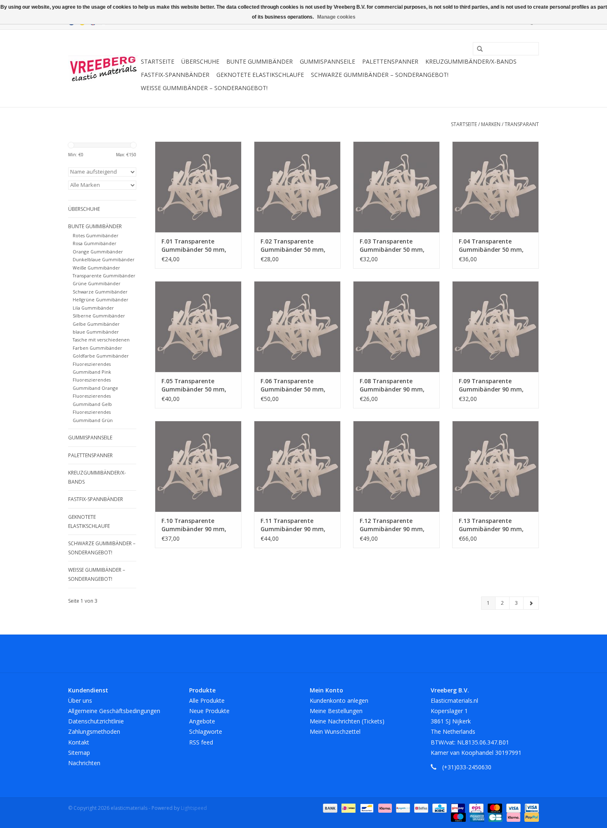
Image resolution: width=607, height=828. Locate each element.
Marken (490, 124)
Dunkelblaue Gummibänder (104, 259)
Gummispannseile (327, 61)
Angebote (202, 721)
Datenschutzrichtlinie (96, 721)
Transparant (522, 124)
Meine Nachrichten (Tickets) (347, 721)
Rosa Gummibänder (94, 243)
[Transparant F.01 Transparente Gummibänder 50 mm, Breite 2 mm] (198, 186)
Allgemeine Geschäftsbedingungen (114, 711)
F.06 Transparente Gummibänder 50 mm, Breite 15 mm (293, 385)
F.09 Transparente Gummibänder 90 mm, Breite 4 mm (491, 385)
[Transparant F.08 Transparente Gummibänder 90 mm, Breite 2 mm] (396, 326)
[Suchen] (477, 49)
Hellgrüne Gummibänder (100, 299)
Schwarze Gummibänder (100, 292)
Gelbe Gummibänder (96, 324)
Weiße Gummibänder (96, 268)
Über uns (80, 700)
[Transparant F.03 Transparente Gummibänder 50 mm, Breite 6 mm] (396, 186)
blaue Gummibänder (96, 332)
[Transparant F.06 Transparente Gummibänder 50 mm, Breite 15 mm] (297, 326)
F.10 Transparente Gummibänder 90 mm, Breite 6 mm (193, 525)
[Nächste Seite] (531, 603)
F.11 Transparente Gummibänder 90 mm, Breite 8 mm (293, 525)
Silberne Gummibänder (99, 316)
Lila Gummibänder (93, 308)
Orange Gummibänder (98, 251)
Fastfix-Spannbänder (175, 75)
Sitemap (79, 752)
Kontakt (78, 742)
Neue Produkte (209, 711)
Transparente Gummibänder (104, 275)
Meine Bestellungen (336, 711)
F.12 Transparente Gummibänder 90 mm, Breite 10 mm (392, 525)
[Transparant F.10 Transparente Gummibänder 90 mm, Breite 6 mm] (198, 466)
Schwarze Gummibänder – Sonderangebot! (379, 75)
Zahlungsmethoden (94, 731)
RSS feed (201, 742)
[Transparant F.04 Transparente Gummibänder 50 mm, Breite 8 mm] (495, 186)
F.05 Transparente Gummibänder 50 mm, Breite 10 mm (193, 385)
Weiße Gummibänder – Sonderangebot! (204, 88)
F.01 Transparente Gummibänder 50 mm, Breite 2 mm (193, 245)
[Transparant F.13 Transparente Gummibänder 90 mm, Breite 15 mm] (495, 466)
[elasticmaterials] (103, 68)
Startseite (157, 61)
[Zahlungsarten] (329, 807)
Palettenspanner (390, 61)
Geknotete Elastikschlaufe (260, 75)
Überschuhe (200, 61)
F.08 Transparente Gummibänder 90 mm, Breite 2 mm (392, 385)
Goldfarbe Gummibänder (101, 356)
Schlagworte (205, 731)
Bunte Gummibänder (259, 61)
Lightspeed (194, 807)
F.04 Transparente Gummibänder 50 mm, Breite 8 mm (491, 245)
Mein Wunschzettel (335, 731)
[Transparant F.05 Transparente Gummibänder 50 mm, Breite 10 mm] (198, 326)
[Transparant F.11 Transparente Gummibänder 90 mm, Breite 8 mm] (297, 466)
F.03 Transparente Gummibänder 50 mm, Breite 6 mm (392, 245)
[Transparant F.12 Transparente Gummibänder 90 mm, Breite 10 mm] (396, 466)
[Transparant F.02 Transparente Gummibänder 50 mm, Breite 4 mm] (297, 186)
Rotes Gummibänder (96, 235)
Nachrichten (84, 763)
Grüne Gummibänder (97, 283)
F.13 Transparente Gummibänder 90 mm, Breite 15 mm (491, 525)
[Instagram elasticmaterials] (348, 653)
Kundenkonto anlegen (339, 700)
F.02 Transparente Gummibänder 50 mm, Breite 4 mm (293, 245)
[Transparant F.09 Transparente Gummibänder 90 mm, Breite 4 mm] (495, 326)
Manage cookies (336, 17)
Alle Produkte (207, 700)
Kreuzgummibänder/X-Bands (471, 61)
